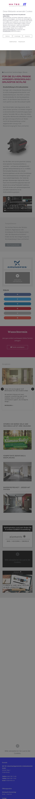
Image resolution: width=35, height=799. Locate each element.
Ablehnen (7, 36)
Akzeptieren (27, 36)
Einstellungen (17, 36)
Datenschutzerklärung (9, 29)
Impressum (21, 41)
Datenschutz (13, 41)
